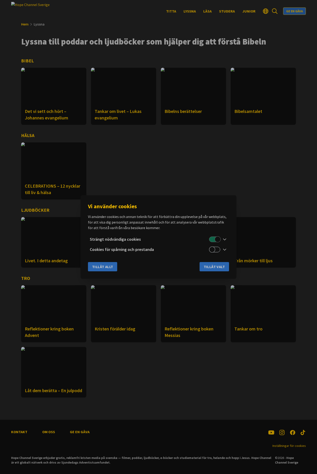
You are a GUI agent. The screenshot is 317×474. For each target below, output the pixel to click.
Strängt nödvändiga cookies (115, 239)
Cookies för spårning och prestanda (122, 249)
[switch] (214, 239)
